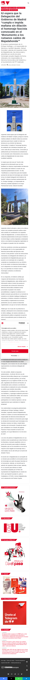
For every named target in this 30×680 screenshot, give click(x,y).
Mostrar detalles (22, 346)
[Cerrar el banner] (27, 323)
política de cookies (14, 342)
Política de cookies (10, 660)
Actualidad (4, 7)
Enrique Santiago (21, 7)
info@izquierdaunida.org (16, 662)
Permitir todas (15, 351)
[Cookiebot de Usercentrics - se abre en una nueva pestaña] (19, 323)
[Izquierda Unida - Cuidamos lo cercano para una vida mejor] (5, 3)
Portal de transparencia (20, 660)
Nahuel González (5, 10)
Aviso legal (3, 660)
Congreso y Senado (12, 7)
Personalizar (14, 355)
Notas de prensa (14, 10)
